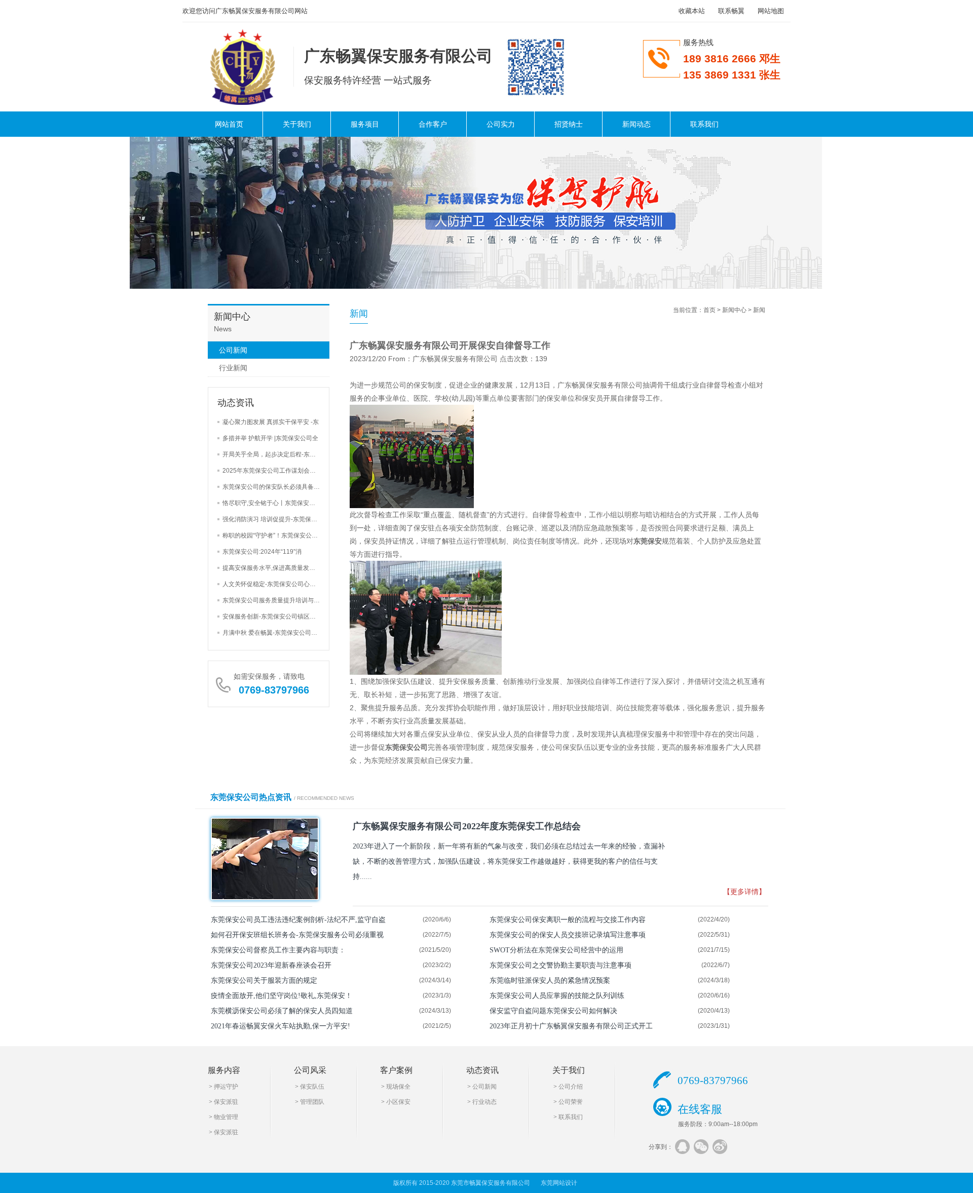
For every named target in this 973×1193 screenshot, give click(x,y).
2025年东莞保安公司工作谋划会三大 (272, 470)
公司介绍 (570, 1086)
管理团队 (312, 1101)
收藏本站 (692, 11)
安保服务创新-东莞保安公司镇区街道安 (275, 616)
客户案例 (396, 1070)
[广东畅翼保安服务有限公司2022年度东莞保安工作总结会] (261, 859)
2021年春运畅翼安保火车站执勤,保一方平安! (280, 1026)
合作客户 (433, 124)
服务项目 (365, 124)
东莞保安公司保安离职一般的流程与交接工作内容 (568, 919)
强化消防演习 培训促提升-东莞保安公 (272, 519)
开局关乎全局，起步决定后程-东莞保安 (275, 454)
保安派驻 (226, 1101)
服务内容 (224, 1070)
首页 (709, 310)
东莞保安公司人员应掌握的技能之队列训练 (557, 995)
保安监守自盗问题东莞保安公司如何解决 (553, 1011)
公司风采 (310, 1070)
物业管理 (226, 1117)
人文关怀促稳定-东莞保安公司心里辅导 (275, 584)
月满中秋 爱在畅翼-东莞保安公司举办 (272, 632)
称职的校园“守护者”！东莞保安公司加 (273, 535)
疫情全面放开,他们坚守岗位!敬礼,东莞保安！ (281, 995)
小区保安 (398, 1101)
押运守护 (226, 1086)
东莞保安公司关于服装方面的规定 (264, 980)
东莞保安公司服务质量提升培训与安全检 (277, 600)
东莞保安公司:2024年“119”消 (262, 551)
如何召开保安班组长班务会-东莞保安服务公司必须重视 (297, 935)
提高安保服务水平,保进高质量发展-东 (272, 567)
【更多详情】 (744, 892)
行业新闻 (233, 368)
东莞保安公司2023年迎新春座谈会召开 (271, 965)
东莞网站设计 (559, 1182)
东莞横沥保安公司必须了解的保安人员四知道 (282, 1011)
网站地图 (771, 11)
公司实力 (500, 124)
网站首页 (229, 124)
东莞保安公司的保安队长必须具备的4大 (275, 486)
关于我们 (297, 124)
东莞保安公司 (406, 747)
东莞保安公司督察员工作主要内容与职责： (278, 950)
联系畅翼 (731, 11)
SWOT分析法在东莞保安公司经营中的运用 (556, 950)
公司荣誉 (570, 1101)
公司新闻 (233, 350)
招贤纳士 (568, 124)
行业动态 (484, 1101)
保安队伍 (312, 1086)
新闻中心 (734, 310)
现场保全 (398, 1086)
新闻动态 (636, 124)
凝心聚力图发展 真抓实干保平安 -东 (270, 422)
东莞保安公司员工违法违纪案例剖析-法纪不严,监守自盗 (298, 919)
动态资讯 (482, 1070)
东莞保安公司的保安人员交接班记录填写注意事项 (568, 935)
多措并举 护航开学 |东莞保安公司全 (270, 438)
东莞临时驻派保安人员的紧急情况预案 (550, 980)
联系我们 (704, 124)
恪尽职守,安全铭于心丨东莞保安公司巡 (274, 503)
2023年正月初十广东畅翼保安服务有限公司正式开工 (571, 1026)
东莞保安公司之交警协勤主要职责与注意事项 (560, 965)
